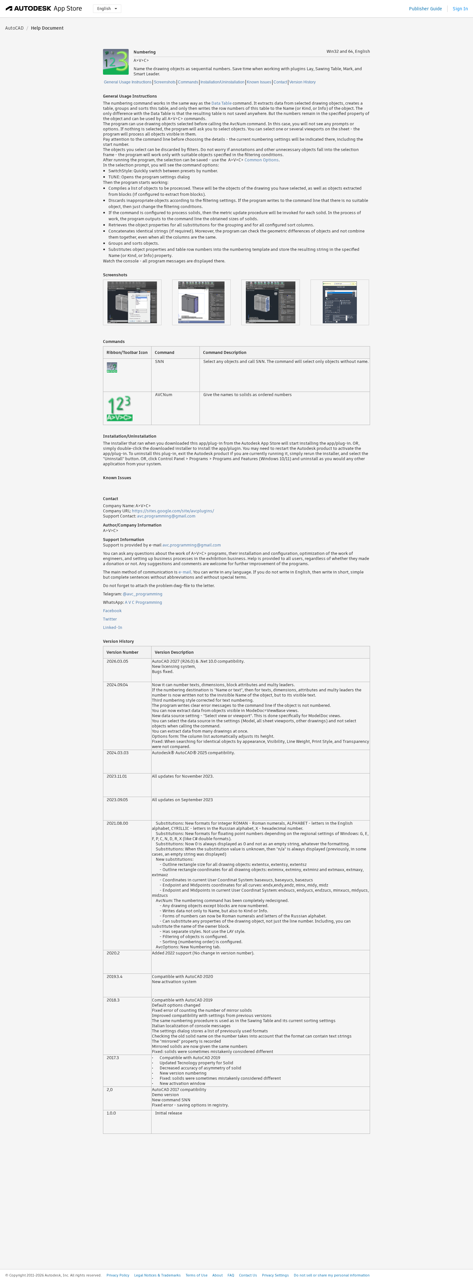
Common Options (262, 160)
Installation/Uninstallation (222, 82)
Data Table (221, 103)
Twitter (110, 619)
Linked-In (112, 627)
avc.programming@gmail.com (166, 516)
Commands (188, 82)
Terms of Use (197, 1275)
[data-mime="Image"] (137, 302)
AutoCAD (14, 28)
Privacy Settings (275, 1275)
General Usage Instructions (128, 82)
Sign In (460, 8)
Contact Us (248, 1275)
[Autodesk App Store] (44, 9)
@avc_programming (142, 594)
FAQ (230, 1275)
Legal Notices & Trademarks (157, 1275)
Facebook (112, 611)
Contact (280, 82)
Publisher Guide (425, 8)
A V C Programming (143, 602)
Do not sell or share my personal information (332, 1275)
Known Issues (259, 82)
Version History (302, 82)
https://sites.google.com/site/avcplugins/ (173, 511)
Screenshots (165, 82)
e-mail (185, 572)
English (104, 8)
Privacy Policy (118, 1275)
